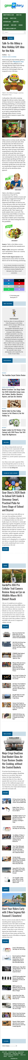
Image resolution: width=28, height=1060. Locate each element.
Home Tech (18, 15)
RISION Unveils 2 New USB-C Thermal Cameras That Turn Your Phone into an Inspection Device (19, 969)
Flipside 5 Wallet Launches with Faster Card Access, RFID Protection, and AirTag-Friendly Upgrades (19, 1024)
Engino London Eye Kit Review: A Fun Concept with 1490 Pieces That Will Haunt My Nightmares (13, 432)
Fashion (20, 25)
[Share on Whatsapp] (9, 289)
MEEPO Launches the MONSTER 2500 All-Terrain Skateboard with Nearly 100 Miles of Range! (19, 988)
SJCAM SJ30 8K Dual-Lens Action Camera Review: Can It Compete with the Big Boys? (19, 716)
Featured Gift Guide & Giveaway (10, 473)
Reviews (4, 372)
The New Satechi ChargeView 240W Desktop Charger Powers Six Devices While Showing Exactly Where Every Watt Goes (19, 860)
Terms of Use (23, 1054)
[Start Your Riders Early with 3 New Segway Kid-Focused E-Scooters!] (14, 905)
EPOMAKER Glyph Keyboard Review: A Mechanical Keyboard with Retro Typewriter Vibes (19, 655)
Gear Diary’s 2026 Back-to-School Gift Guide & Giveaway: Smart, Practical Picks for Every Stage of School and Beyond (14, 501)
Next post (13, 297)
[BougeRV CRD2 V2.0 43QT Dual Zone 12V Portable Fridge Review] (6, 698)
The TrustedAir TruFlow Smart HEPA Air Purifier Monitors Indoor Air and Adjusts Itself (18, 880)
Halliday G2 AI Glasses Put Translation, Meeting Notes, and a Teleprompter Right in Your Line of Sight (19, 1006)
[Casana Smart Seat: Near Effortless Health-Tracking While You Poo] (6, 999)
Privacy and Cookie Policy (18, 1053)
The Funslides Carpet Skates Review (13, 375)
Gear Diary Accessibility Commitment (11, 1054)
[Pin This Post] (19, 283)
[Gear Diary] (14, 5)
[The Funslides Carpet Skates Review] (14, 371)
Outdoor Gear (7, 22)
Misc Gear (13, 25)
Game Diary (6, 25)
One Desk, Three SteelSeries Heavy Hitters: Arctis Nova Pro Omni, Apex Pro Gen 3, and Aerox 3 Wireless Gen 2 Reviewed (19, 687)
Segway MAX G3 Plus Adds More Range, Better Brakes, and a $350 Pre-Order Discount (19, 870)
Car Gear (5, 18)
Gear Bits (6, 889)
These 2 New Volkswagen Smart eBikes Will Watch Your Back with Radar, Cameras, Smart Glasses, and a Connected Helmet (18, 849)
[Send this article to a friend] (9, 286)
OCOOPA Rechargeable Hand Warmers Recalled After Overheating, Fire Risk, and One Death (19, 979)
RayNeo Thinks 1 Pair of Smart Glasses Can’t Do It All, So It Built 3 (18, 809)
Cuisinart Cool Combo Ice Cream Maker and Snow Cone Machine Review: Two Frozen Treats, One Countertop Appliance (19, 706)
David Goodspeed (12, 56)
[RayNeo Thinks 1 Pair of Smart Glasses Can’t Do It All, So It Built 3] (6, 811)
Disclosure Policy (7, 1053)
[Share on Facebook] (9, 280)
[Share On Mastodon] (19, 289)
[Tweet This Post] (19, 280)
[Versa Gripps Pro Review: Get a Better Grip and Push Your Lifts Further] (6, 679)
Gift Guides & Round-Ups (9, 28)
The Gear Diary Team (12, 1052)
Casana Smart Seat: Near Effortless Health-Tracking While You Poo (19, 996)
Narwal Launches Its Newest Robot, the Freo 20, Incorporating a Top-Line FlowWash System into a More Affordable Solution (19, 959)
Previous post (15, 295)
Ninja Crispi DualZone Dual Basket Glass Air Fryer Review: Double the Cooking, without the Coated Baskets (19, 635)
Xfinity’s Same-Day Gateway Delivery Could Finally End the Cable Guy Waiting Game (19, 1014)
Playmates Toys (18, 61)
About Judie (4, 1052)
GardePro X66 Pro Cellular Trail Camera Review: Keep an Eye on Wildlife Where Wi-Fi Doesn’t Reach (13, 592)
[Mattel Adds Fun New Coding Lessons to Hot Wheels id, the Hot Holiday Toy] (14, 406)
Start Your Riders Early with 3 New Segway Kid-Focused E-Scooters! (13, 912)
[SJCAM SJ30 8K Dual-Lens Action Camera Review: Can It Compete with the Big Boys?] (6, 717)
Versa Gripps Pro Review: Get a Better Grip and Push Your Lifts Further (19, 677)
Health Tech (13, 18)
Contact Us (10, 1056)
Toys (9, 55)
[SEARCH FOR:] (14, 32)
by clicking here (14, 467)
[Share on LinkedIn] (9, 283)
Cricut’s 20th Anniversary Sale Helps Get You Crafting (19, 827)
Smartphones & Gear (8, 15)
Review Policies (21, 1052)
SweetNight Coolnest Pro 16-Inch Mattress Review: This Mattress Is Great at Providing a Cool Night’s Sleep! (19, 819)
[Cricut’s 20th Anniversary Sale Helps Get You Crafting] (6, 830)
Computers (16, 22)
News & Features (10, 387)
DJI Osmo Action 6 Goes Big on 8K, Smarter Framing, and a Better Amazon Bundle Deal (19, 800)
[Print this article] (19, 286)
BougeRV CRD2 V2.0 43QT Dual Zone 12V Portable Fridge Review (19, 696)
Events (4, 387)
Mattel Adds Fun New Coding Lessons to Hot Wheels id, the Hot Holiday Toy (13, 413)
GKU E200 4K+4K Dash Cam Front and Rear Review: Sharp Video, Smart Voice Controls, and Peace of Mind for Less (19, 645)
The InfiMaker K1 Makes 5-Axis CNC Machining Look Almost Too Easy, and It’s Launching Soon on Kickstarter (19, 838)
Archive (5, 1056)
